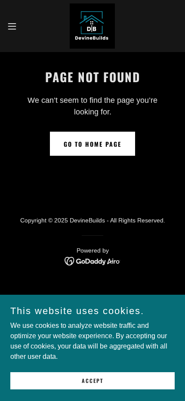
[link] (92, 26)
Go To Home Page (92, 143)
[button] (16, 26)
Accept (92, 380)
